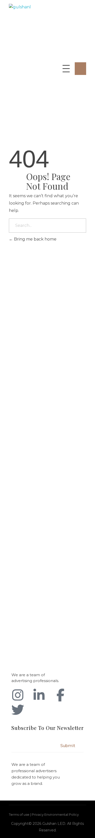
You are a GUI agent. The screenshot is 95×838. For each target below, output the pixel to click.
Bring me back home (34, 239)
